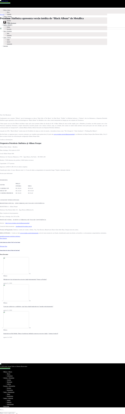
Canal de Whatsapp (5, 3)
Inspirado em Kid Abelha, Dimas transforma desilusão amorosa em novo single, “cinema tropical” (30, 333)
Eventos (8, 27)
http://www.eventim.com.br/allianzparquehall (17, 223)
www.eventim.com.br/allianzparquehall (64, 134)
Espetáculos (10, 396)
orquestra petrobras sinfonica (12, 236)
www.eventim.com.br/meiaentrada (29, 233)
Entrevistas (6, 406)
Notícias (2, 14)
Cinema (9, 380)
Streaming (9, 20)
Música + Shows (6, 10)
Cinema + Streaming (7, 16)
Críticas (9, 384)
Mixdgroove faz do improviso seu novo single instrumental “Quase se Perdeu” (25, 279)
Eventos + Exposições (9, 386)
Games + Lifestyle (8, 398)
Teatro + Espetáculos (8, 392)
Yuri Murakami (12, 23)
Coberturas (9, 14)
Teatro (8, 394)
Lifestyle (9, 402)
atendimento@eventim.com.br (24, 226)
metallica (2, 236)
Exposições (10, 390)
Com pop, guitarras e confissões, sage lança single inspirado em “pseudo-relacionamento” (28, 306)
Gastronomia (10, 404)
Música (5, 275)
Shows (8, 12)
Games (8, 400)
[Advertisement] (51, 351)
